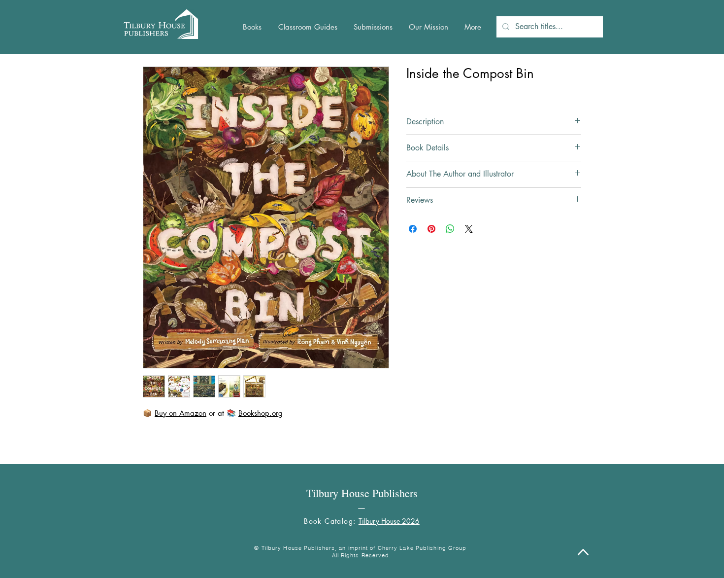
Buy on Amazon (180, 413)
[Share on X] (469, 229)
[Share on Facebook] (413, 229)
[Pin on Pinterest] (431, 229)
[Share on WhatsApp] (450, 229)
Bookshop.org (260, 413)
